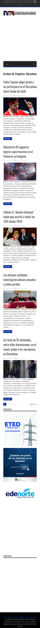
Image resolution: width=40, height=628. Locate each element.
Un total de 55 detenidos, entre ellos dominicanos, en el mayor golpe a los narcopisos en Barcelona (19, 347)
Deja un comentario (20, 95)
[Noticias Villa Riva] (20, 14)
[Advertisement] (20, 38)
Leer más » (7, 138)
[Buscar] (35, 1)
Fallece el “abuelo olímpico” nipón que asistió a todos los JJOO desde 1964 (19, 217)
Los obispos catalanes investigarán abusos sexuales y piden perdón (19, 280)
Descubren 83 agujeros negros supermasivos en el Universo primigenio (18, 152)
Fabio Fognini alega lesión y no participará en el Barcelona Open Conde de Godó (20, 87)
